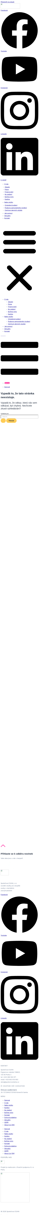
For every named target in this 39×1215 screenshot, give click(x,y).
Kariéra (7, 199)
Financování (9, 192)
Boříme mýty (9, 197)
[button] (19, 259)
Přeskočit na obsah (7, 2)
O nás (6, 184)
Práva (7, 189)
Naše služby (8, 202)
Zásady (7, 187)
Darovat (7, 383)
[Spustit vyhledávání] (3, 420)
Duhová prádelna (10, 1117)
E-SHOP (3, 180)
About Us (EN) (9, 1125)
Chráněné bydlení (11, 205)
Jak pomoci (8, 213)
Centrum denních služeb (13, 210)
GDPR (6, 1122)
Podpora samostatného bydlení (16, 208)
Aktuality (7, 216)
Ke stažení (8, 194)
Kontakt (7, 218)
